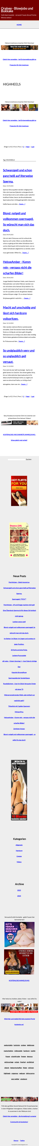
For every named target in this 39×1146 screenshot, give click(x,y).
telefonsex (30, 1045)
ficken (25, 1068)
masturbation (8, 1051)
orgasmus (15, 1073)
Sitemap (16, 1140)
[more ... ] (22, 204)
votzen (16, 1062)
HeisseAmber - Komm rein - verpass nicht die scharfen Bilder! (17, 267)
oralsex (23, 1045)
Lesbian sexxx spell (19, 622)
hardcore (26, 1051)
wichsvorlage (8, 1062)
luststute (17, 1045)
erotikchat (30, 1062)
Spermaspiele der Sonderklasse (19, 678)
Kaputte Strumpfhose (19, 672)
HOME (19, 25)
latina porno (30, 1073)
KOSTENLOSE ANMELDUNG (19, 980)
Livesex (19, 856)
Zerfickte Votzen (19, 729)
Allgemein (19, 845)
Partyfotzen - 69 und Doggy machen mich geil (19, 605)
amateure (23, 1079)
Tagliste (22, 1140)
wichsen (31, 1068)
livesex (23, 1056)
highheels (7, 1073)
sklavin (6, 1068)
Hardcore (19, 851)
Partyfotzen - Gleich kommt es (19, 582)
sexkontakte (8, 1045)
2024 (19, 896)
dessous (30, 1056)
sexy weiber (15, 1079)
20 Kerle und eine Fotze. (19, 650)
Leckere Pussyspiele (19, 655)
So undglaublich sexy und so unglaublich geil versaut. (18, 356)
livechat (23, 1062)
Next (28, 147)
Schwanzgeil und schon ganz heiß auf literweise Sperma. (18, 175)
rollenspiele (18, 1051)
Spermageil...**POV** (19, 599)
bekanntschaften (16, 1068)
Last (32, 147)
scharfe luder (15, 1056)
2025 (19, 890)
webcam (22, 1073)
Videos (19, 862)
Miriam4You (19, 712)
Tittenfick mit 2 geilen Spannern (19, 706)
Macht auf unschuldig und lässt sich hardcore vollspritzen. (19, 313)
